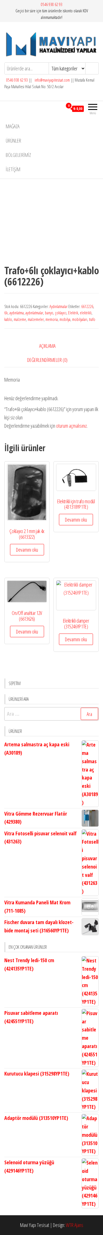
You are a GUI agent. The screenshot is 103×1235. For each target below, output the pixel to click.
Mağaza (12, 126)
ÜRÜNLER (13, 140)
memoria (51, 319)
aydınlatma (16, 312)
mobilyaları (79, 319)
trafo (92, 319)
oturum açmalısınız (71, 425)
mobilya (65, 319)
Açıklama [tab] (47, 345)
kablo (8, 319)
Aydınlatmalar (58, 306)
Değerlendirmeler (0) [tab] (47, 359)
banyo (49, 312)
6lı (6, 312)
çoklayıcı (60, 312)
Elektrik (73, 312)
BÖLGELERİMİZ (18, 154)
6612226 (87, 306)
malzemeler (36, 319)
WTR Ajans (74, 1225)
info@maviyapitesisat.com (52, 80)
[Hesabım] (58, 108)
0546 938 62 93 (51, 4)
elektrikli (86, 312)
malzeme (20, 319)
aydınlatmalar (34, 312)
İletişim (13, 169)
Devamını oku (27, 549)
